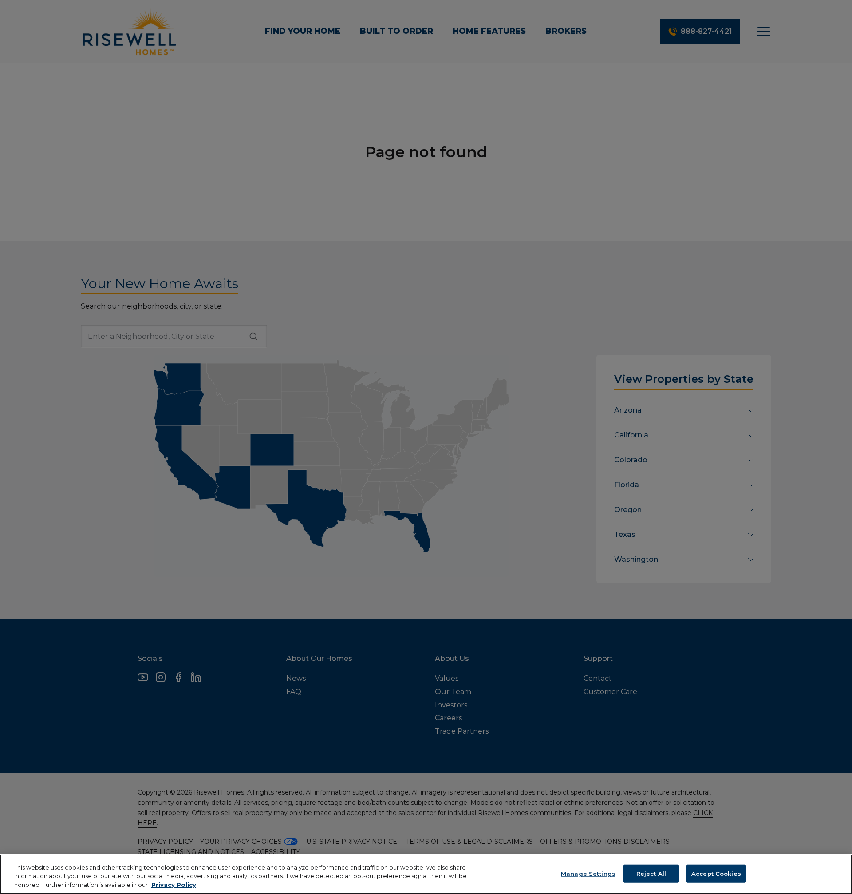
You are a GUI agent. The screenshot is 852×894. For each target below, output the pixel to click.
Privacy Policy (173, 884)
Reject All (651, 873)
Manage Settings (588, 873)
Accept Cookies (716, 873)
